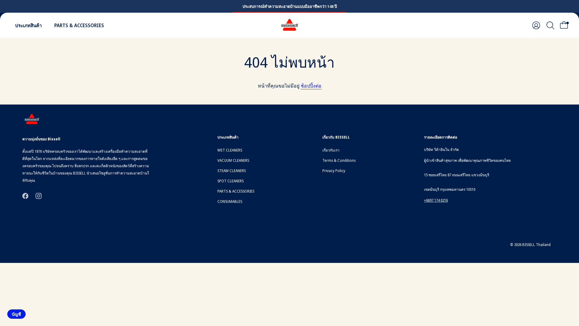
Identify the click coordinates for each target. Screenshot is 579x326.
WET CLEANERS (229, 150)
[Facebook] (25, 195)
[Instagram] (39, 195)
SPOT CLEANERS (230, 181)
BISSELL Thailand (536, 244)
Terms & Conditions (339, 160)
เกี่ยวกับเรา (331, 150)
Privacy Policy (333, 170)
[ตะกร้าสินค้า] (565, 25)
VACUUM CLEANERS (233, 160)
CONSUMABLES (229, 201)
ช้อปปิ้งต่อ (311, 85)
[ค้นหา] (550, 25)
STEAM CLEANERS (231, 170)
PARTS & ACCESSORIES (79, 25)
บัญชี (16, 314)
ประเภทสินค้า (28, 25)
